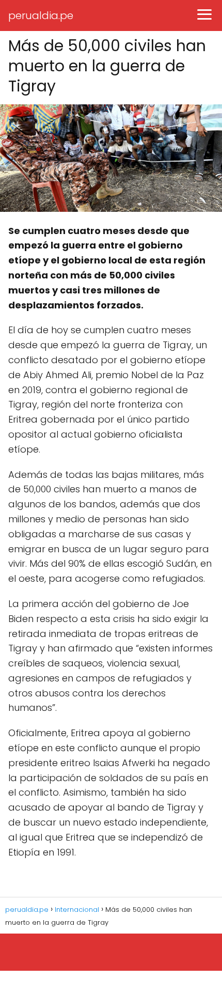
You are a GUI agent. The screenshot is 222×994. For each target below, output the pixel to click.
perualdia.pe (40, 15)
